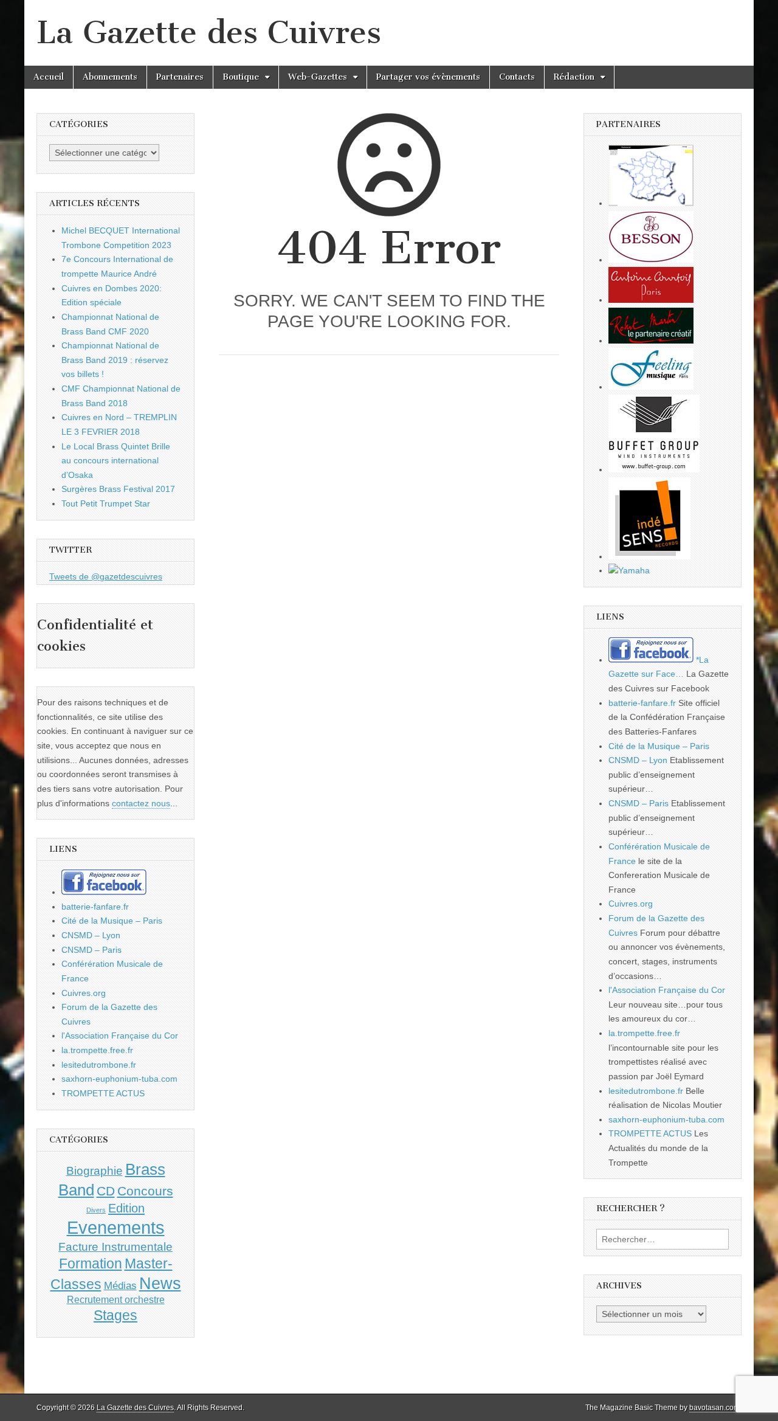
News (160, 1283)
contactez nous (141, 803)
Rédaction (574, 77)
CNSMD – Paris (91, 950)
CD (106, 1191)
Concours (145, 1191)
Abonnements (110, 77)
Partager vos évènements (428, 77)
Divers (96, 1210)
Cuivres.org (83, 993)
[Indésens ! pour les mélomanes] (649, 556)
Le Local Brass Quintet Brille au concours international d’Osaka (115, 460)
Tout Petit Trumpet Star (105, 503)
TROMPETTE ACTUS (103, 1093)
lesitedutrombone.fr (98, 1065)
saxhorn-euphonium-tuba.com (119, 1079)
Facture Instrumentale (115, 1246)
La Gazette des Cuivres (208, 32)
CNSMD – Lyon (90, 935)
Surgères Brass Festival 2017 (118, 489)
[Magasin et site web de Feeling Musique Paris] (651, 387)
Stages (115, 1315)
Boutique (240, 77)
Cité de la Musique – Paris (111, 920)
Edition (126, 1208)
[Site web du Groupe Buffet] (654, 469)
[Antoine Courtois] (651, 300)
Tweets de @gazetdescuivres (105, 576)
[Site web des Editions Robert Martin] (651, 340)
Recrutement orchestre (116, 1300)
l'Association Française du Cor (119, 1035)
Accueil (48, 77)
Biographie (94, 1170)
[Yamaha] (629, 570)
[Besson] (651, 259)
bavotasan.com (714, 1407)
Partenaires (180, 77)
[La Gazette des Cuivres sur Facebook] (103, 892)
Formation (90, 1263)
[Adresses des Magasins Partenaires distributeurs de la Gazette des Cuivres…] (651, 203)
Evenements (116, 1227)
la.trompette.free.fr (97, 1050)
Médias (120, 1285)
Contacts (517, 77)
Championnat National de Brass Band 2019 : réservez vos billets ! (114, 360)
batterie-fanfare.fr (95, 906)
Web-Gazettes (317, 77)
